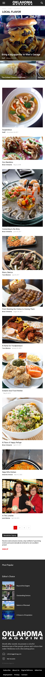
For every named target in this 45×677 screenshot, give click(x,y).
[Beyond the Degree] (8, 585)
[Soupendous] (22, 107)
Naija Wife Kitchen (9, 472)
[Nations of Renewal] (8, 605)
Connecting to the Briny (11, 229)
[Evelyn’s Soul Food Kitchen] (22, 370)
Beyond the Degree (23, 586)
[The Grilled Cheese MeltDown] (18, 71)
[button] (3, 3)
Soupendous (7, 130)
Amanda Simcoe (7, 474)
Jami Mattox (6, 518)
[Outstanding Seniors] (8, 595)
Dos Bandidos (7, 162)
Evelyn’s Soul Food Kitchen (12, 391)
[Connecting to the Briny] (22, 198)
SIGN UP (5, 549)
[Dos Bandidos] (22, 148)
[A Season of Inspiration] (8, 615)
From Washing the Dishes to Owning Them (18, 309)
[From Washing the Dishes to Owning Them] (22, 293)
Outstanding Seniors (23, 595)
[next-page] (29, 528)
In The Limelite (8, 516)
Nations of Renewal (23, 605)
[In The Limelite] (22, 496)
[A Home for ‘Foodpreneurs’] (22, 329)
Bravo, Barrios (7, 272)
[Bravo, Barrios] (22, 253)
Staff (3, 58)
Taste (9, 9)
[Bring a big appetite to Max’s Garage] (22, 38)
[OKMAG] (22, 635)
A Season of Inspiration (24, 615)
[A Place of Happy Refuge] (22, 419)
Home (4, 9)
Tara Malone (6, 275)
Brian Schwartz (7, 164)
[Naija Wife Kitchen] (22, 459)
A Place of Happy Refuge (12, 442)
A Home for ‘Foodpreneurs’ (12, 346)
